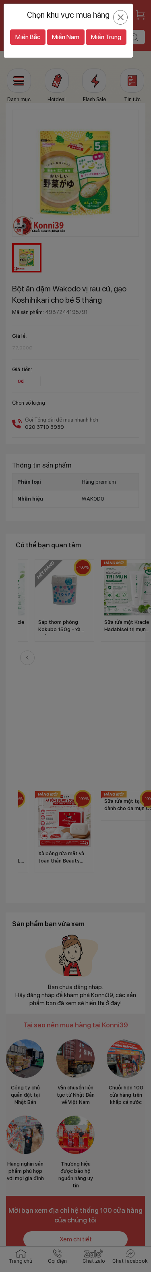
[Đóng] (121, 17)
